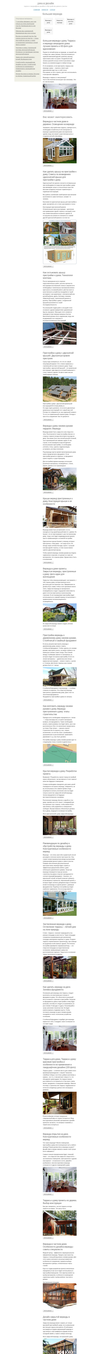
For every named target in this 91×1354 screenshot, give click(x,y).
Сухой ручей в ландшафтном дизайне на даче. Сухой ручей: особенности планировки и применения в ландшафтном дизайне (26, 67)
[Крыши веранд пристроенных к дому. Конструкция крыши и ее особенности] (60, 517)
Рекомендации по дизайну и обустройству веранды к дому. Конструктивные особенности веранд (57, 847)
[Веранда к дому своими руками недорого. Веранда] (60, 479)
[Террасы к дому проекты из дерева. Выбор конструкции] (60, 1223)
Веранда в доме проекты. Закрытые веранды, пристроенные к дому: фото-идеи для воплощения (59, 572)
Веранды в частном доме (70, 21)
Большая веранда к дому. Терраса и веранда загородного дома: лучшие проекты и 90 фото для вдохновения (59, 44)
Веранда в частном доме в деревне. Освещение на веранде (58, 122)
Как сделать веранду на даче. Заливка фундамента (57, 988)
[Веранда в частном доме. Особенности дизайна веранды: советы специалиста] (60, 1296)
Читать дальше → (48, 111)
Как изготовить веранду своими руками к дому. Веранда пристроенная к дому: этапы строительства (58, 710)
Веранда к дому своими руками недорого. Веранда (58, 427)
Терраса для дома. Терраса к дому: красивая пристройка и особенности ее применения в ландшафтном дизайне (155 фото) (59, 1063)
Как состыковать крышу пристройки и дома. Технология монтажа (58, 275)
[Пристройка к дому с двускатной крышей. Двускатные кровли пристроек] (60, 389)
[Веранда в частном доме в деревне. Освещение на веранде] (60, 150)
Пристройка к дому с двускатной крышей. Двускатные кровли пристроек (58, 356)
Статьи (52, 9)
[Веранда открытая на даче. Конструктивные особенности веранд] (60, 1179)
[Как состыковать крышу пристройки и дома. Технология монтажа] (60, 333)
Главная (36, 9)
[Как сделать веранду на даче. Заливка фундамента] (60, 1038)
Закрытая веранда (60, 21)
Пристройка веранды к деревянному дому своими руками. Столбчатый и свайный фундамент (60, 638)
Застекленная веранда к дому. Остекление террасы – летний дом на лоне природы (59, 927)
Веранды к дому (48, 31)
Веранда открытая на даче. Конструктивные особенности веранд (57, 1137)
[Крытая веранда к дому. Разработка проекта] (60, 825)
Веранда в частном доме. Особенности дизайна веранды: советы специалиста (58, 1247)
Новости (45, 9)
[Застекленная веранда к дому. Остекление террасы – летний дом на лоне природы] (60, 967)
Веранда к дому (48, 21)
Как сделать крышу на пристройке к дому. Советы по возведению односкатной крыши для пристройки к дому (59, 175)
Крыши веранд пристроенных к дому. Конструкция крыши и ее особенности (57, 501)
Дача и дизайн (45, 3)
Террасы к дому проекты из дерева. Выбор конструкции (60, 1201)
